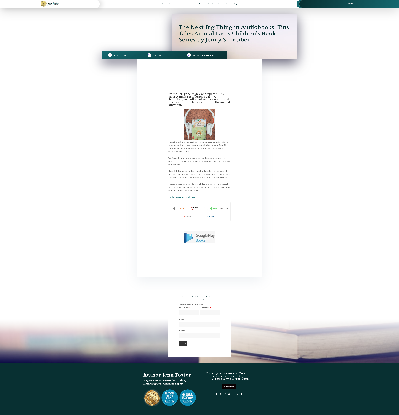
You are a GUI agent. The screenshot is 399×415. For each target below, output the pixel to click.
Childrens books (206, 55)
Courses (221, 4)
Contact (228, 4)
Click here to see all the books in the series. (183, 197)
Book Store (212, 4)
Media (201, 4)
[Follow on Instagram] (225, 394)
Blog (235, 4)
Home (164, 4)
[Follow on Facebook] (216, 394)
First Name (184, 308)
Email (182, 319)
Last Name (205, 308)
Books (184, 4)
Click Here (229, 387)
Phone (182, 331)
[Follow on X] (220, 394)
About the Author (174, 4)
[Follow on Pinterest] (237, 394)
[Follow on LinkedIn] (233, 394)
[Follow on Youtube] (229, 394)
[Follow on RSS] (241, 394)
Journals (194, 4)
